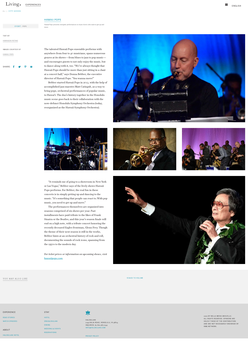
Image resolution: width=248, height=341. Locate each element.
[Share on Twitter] (19, 66)
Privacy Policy (92, 336)
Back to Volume (135, 278)
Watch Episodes (10, 321)
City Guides (14, 11)
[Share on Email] (31, 66)
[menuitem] (33, 4)
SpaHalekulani (51, 321)
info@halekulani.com (95, 328)
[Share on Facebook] (13, 66)
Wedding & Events (52, 329)
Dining (47, 325)
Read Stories (9, 317)
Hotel (47, 317)
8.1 (4, 11)
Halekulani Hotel (11, 335)
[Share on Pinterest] (25, 66)
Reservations (50, 332)
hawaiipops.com (53, 258)
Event (18, 26)
